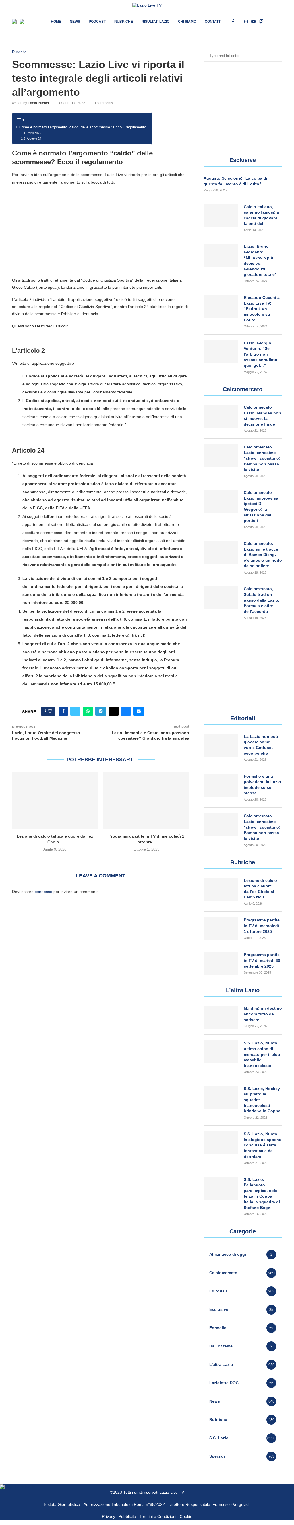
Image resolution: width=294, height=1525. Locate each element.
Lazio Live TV (171, 1492)
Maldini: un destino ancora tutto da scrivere (263, 1014)
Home (56, 21)
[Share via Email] (138, 711)
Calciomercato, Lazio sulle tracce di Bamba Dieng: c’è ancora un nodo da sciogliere (263, 554)
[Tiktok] (268, 21)
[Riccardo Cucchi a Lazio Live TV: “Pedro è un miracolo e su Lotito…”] (221, 306)
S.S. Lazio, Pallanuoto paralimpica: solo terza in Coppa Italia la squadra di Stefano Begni (262, 1193)
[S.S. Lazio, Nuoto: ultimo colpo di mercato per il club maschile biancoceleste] (221, 1051)
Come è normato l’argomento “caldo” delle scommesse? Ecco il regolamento (82, 127)
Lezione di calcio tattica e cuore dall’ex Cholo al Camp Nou (260, 889)
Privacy (108, 1516)
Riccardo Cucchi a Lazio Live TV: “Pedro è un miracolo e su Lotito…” (262, 308)
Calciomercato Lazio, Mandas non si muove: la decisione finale (262, 415)
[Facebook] (233, 21)
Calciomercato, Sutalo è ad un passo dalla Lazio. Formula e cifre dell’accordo (261, 599)
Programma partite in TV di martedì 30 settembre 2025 (262, 960)
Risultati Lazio (155, 21)
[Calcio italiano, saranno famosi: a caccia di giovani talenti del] (221, 215)
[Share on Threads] (114, 711)
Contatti (213, 21)
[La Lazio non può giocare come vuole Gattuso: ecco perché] (221, 745)
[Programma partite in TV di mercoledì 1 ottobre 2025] (146, 800)
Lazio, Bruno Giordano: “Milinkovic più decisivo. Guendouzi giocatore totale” (260, 260)
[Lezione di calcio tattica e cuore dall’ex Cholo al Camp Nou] (55, 800)
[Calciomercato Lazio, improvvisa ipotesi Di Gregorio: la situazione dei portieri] (221, 501)
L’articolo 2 (34, 133)
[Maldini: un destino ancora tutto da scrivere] (221, 1017)
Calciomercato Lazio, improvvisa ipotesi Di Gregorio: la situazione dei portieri (261, 506)
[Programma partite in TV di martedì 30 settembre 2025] (221, 963)
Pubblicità (127, 1516)
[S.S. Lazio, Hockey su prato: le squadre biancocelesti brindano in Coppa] (221, 1097)
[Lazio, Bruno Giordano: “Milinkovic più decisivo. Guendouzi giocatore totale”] (221, 255)
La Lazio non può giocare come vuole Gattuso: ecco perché (261, 745)
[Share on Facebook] (63, 711)
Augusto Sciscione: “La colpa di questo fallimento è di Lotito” (235, 181)
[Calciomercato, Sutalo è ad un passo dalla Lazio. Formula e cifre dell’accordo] (221, 597)
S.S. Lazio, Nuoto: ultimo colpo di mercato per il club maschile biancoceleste (262, 1054)
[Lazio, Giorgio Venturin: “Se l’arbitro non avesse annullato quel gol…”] (221, 351)
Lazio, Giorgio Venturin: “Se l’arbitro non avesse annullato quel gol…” (260, 354)
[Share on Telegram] (100, 711)
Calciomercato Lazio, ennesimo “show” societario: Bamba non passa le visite (262, 458)
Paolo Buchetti (39, 103)
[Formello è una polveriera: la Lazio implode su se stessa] (221, 785)
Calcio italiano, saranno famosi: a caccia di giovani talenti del (261, 215)
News (75, 21)
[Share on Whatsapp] (88, 711)
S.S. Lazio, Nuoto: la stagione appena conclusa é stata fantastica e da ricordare (262, 1145)
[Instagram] (246, 21)
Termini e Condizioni (158, 1516)
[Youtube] (253, 21)
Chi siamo (187, 21)
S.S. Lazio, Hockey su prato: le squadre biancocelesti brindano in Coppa (262, 1099)
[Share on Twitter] (75, 711)
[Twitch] (261, 21)
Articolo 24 (34, 138)
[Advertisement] (100, 231)
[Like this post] (50, 711)
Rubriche (123, 21)
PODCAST (97, 21)
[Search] (279, 21)
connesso (43, 891)
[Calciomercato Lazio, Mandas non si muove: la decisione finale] (221, 416)
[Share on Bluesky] (126, 711)
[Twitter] (239, 21)
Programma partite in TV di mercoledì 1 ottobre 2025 (262, 925)
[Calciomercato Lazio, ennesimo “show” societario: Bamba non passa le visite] (221, 455)
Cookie (186, 1516)
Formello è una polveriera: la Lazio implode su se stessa (262, 784)
